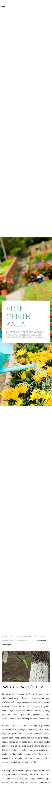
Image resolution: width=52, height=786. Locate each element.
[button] (3, 7)
